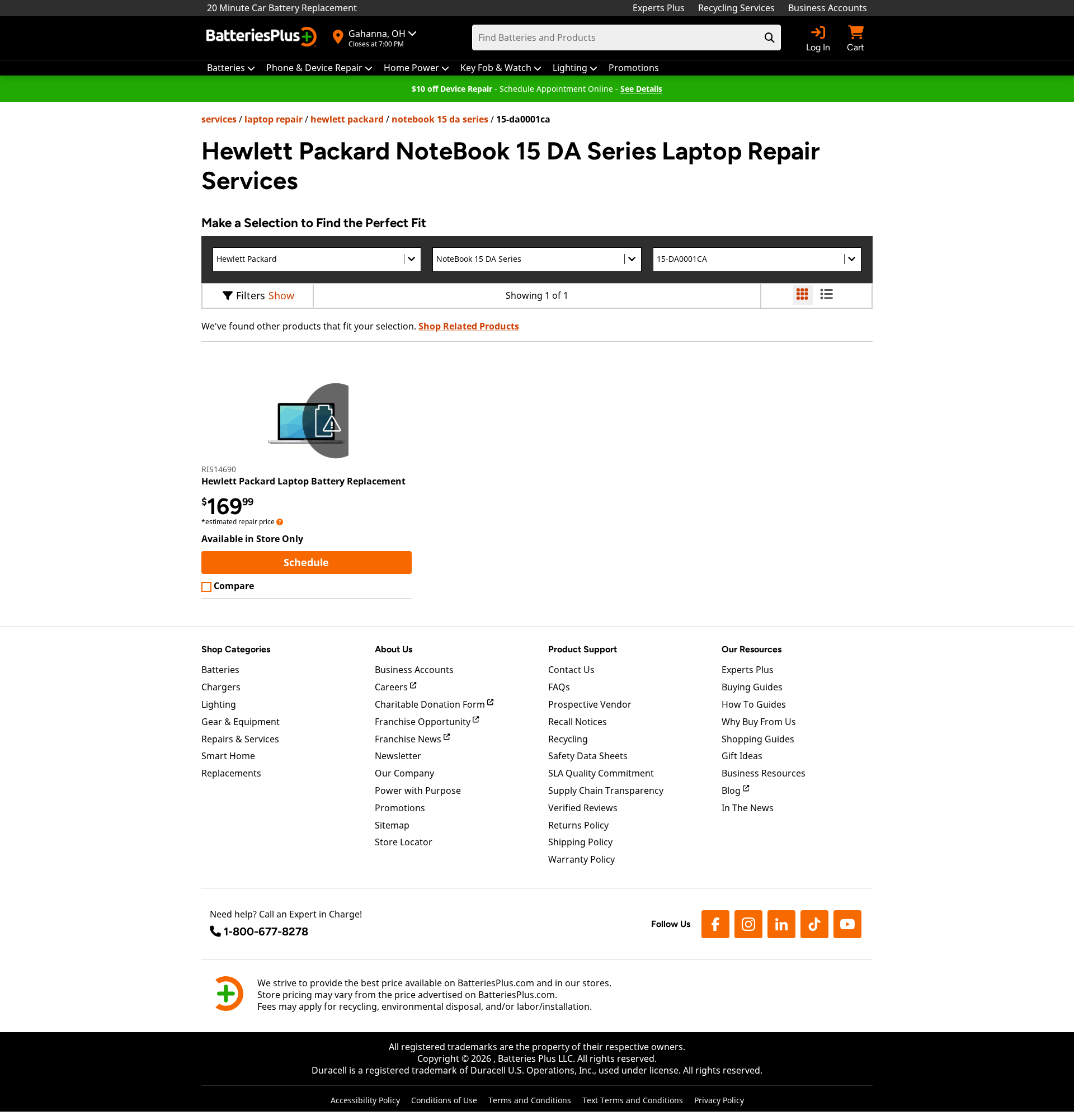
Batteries (220, 669)
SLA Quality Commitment (601, 773)
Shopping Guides (758, 739)
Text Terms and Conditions (632, 1100)
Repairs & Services (240, 739)
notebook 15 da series (440, 119)
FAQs (559, 687)
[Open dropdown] (279, 521)
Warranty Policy (581, 859)
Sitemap (392, 825)
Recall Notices (577, 722)
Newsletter (398, 756)
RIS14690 (218, 469)
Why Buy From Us (759, 722)
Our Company (404, 773)
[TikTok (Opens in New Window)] (814, 924)
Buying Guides (752, 687)
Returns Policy (578, 825)
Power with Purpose (418, 790)
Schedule (347, 562)
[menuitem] (231, 68)
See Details (641, 88)
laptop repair (273, 119)
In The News (748, 808)
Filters (250, 295)
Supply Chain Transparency (605, 790)
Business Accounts (827, 8)
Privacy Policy (719, 1100)
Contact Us (571, 669)
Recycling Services (736, 8)
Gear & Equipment (240, 722)
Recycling (568, 739)
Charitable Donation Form (431, 704)
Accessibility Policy (365, 1100)
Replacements (231, 773)
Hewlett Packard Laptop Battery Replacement (303, 481)
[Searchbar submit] (770, 37)
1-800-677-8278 (266, 931)
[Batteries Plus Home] (262, 38)
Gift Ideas (742, 756)
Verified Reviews (583, 808)
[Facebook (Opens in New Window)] (715, 924)
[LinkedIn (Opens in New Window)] (781, 924)
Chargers (221, 687)
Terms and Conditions (529, 1100)
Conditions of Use (444, 1100)
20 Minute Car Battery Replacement (282, 8)
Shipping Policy (580, 842)
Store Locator (403, 842)
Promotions (400, 808)
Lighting (218, 704)
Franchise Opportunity (424, 722)
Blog (732, 790)
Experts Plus (659, 8)
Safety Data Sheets (588, 756)
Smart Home (228, 756)
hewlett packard (347, 119)
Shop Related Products (468, 326)
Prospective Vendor (590, 704)
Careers (392, 687)
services (219, 119)
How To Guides (754, 704)
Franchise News (409, 739)
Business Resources (763, 773)
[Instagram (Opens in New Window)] (748, 924)
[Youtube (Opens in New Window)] (847, 924)
